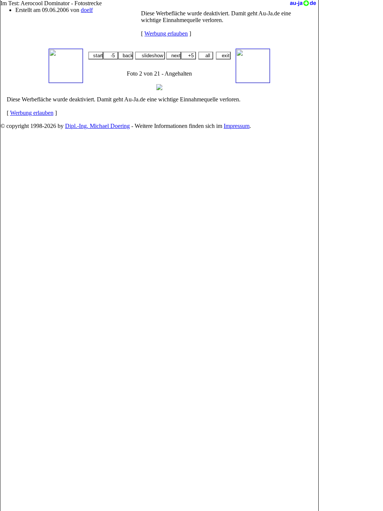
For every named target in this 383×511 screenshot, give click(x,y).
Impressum (236, 126)
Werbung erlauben (166, 33)
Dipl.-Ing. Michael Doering (97, 126)
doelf (87, 10)
